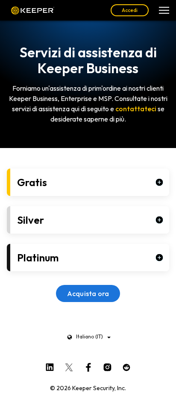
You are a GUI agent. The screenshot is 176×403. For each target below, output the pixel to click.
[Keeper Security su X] (69, 365)
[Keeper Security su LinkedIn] (49, 365)
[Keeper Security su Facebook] (88, 365)
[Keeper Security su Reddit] (126, 365)
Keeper (33, 10)
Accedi (130, 10)
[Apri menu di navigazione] (164, 10)
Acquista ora (88, 293)
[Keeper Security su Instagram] (107, 365)
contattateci (135, 108)
